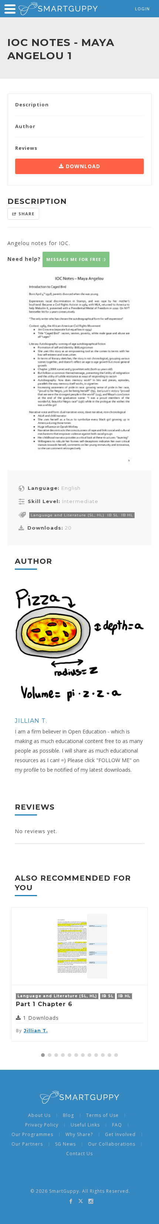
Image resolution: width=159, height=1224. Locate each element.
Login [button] (142, 8)
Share (26, 213)
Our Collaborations (111, 1144)
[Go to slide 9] (96, 1055)
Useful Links (85, 1125)
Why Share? (79, 1134)
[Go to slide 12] (116, 1055)
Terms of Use (102, 1115)
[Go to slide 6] (76, 1055)
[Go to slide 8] (89, 1055)
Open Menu (10, 9)
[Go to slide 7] (83, 1055)
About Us (39, 1115)
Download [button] (82, 166)
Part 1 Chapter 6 (44, 1004)
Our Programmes (32, 1134)
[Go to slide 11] (109, 1055)
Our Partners (27, 1144)
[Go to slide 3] (56, 1055)
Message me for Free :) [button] (76, 259)
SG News (65, 1144)
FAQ (117, 1125)
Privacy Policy (41, 1125)
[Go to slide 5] (69, 1055)
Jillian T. (31, 720)
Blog (68, 1115)
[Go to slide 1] (43, 1055)
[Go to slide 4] (63, 1055)
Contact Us (79, 1154)
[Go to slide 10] (103, 1055)
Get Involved (120, 1134)
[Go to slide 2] (49, 1055)
